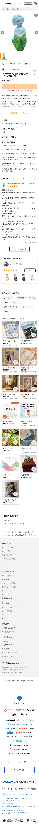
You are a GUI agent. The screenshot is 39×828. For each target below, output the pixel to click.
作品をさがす (7, 555)
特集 (3, 566)
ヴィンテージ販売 (9, 583)
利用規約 (5, 649)
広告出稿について (9, 628)
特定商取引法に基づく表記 (9, 667)
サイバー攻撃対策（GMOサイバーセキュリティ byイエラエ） (19, 806)
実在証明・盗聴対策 (7, 803)
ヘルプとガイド (8, 645)
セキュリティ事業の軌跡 (20, 813)
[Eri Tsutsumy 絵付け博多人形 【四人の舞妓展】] (18, 186)
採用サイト (27, 762)
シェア (6, 64)
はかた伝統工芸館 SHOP (12, 69)
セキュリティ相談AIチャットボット (12, 801)
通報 (28, 64)
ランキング (6, 562)
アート (6, 524)
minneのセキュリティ (10, 652)
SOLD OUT (20, 86)
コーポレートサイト (15, 762)
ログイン (28, 3)
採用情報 (10, 672)
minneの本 (6, 619)
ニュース (5, 615)
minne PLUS (7, 591)
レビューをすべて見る (19, 249)
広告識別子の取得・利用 (9, 670)
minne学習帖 (7, 611)
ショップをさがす (9, 559)
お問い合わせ (7, 656)
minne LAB (6, 594)
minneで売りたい (8, 576)
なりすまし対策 (6, 813)
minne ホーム (6, 532)
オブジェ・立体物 (18, 524)
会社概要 (4, 672)
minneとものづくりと (10, 607)
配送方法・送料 (8, 137)
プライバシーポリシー (23, 670)
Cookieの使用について (25, 667)
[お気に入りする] (34, 71)
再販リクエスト (18, 64)
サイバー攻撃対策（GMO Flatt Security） (13, 810)
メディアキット (19, 672)
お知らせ (5, 641)
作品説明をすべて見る (18, 113)
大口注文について (9, 632)
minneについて (7, 547)
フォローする (30, 270)
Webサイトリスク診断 (21, 798)
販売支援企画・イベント (11, 598)
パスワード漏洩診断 (7, 798)
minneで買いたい (8, 551)
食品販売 (5, 579)
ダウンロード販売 (9, 587)
